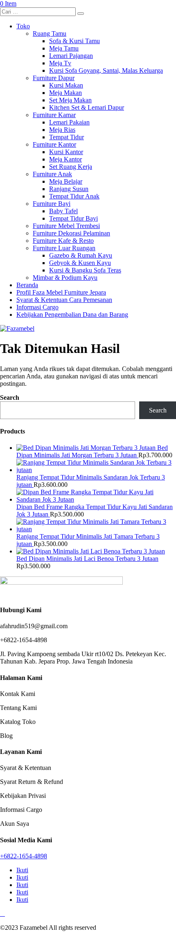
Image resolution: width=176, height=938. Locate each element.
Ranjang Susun (68, 188)
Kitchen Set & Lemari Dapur (86, 107)
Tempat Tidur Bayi (73, 218)
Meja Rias (62, 129)
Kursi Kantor (66, 151)
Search (9, 397)
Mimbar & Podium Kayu (65, 277)
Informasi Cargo (37, 307)
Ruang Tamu (49, 33)
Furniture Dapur (53, 77)
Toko (23, 26)
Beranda (27, 284)
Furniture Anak (52, 174)
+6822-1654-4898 (23, 856)
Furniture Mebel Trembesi (66, 225)
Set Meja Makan (70, 100)
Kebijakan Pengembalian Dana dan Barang (72, 314)
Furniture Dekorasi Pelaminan (71, 233)
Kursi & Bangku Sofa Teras (85, 270)
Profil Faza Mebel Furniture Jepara (61, 292)
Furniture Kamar (54, 114)
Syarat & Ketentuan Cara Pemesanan (64, 299)
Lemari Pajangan (71, 55)
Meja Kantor (65, 159)
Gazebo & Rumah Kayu (80, 255)
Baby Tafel (63, 210)
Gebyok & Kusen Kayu (80, 262)
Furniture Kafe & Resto (63, 240)
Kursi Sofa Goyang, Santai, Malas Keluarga (106, 70)
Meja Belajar (65, 181)
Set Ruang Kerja (70, 166)
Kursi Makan (66, 85)
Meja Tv (60, 63)
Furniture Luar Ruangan (64, 247)
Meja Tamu (64, 48)
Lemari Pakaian (69, 122)
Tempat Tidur (66, 137)
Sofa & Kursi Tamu (74, 40)
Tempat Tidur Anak (74, 196)
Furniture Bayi (51, 203)
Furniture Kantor (54, 144)
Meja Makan (65, 92)
